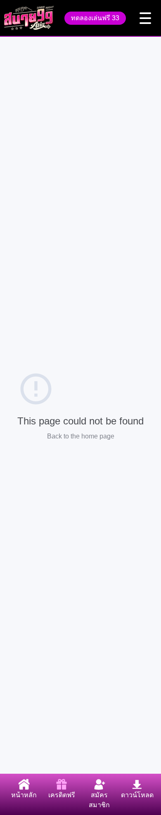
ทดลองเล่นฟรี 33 (95, 17)
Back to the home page (80, 436)
